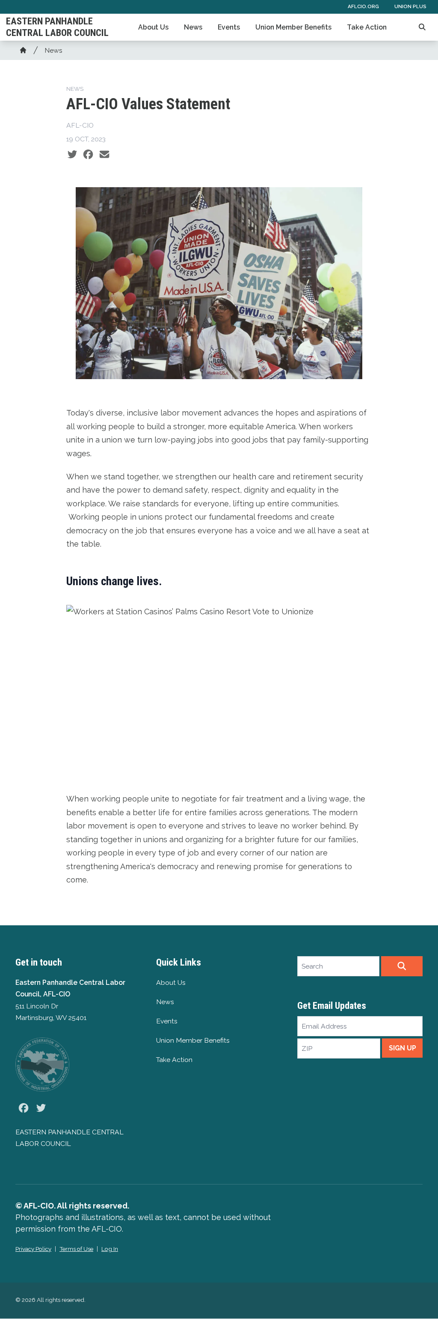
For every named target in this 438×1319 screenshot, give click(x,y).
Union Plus (410, 6)
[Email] (104, 154)
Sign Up (402, 1048)
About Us (153, 27)
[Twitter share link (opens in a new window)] (72, 154)
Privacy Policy (33, 1248)
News (193, 27)
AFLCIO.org (363, 6)
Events (229, 27)
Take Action (367, 27)
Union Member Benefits (293, 27)
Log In (109, 1248)
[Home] (23, 50)
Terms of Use (76, 1248)
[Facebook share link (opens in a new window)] (88, 154)
